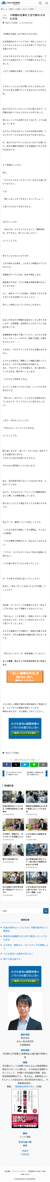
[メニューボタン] (47, 3)
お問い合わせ (25, 1174)
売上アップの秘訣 (11, 23)
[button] (7, 764)
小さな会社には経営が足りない (18, 953)
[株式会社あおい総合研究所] (10, 3)
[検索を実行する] (46, 911)
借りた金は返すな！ (13, 959)
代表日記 (25, 1154)
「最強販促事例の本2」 (24, 1086)
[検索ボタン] (40, 3)
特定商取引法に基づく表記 (37, 1171)
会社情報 (7, 1171)
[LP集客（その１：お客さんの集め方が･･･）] (25, 683)
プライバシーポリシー (19, 1171)
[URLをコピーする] (43, 764)
